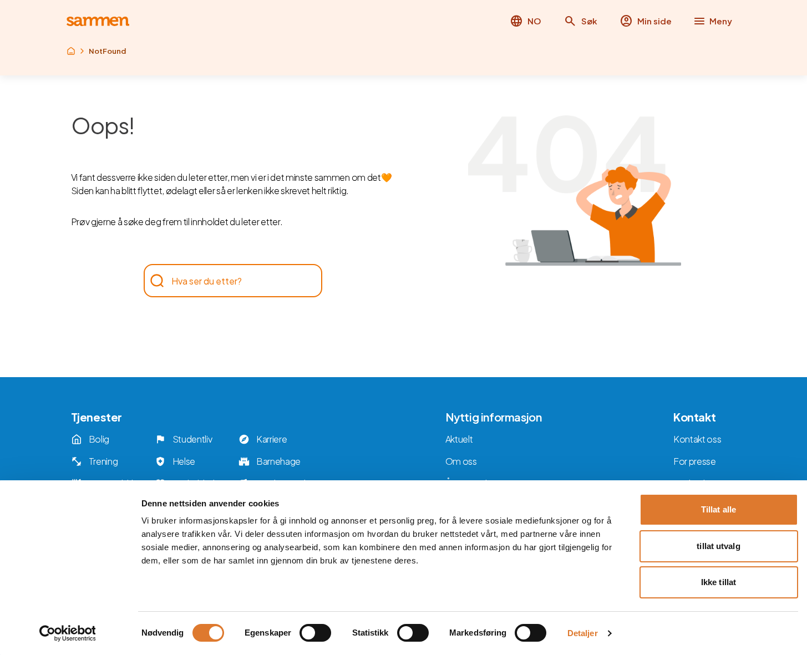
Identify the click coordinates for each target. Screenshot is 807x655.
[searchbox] (227, 280)
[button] (580, 21)
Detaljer (582, 633)
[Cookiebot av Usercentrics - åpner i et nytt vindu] (67, 633)
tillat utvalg (718, 546)
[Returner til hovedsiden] (98, 21)
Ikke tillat (718, 582)
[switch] (315, 633)
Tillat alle (718, 509)
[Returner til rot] (71, 51)
